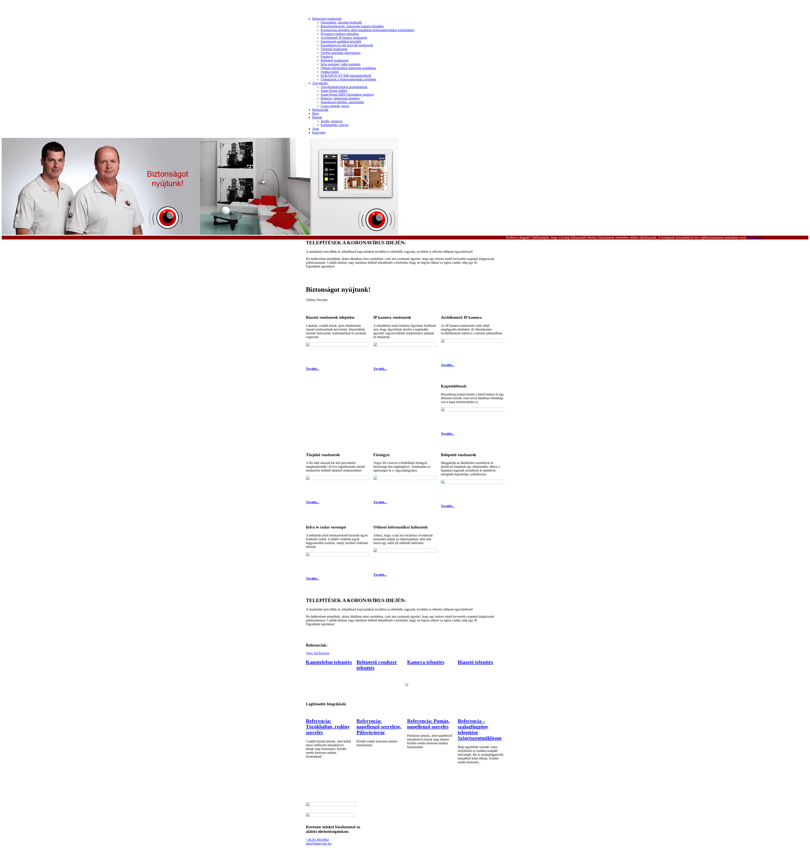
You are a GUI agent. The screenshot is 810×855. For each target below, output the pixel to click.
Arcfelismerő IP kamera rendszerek (344, 37)
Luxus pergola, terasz (335, 106)
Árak (315, 128)
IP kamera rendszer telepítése (340, 34)
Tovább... (312, 369)
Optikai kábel (330, 72)
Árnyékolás (320, 83)
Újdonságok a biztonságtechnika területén (348, 79)
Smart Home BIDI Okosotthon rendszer (347, 94)
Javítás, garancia (331, 121)
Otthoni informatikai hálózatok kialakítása (348, 68)
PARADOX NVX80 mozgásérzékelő (346, 75)
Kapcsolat (318, 132)
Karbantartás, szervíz (334, 125)
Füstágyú (327, 56)
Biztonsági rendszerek (327, 18)
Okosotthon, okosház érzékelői (341, 22)
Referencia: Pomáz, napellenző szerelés (428, 723)
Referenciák (320, 110)
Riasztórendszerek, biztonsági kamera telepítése (352, 26)
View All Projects (317, 653)
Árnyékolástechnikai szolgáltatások (344, 87)
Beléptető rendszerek (334, 60)
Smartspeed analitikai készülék (341, 41)
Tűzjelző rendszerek (334, 49)
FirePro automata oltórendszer (340, 53)
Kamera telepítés (425, 662)
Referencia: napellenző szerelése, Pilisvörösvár (378, 726)
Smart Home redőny (334, 91)
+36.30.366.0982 (317, 840)
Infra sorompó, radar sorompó (340, 64)
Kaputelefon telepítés (329, 662)
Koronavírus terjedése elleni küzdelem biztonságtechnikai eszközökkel (367, 30)
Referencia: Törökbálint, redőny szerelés (328, 726)
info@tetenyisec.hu (319, 843)
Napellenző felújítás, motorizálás (342, 102)
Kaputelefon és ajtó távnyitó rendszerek (347, 45)
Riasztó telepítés (475, 662)
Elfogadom (754, 237)
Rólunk (317, 117)
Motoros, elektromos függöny (340, 98)
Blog (315, 113)
